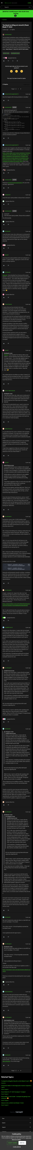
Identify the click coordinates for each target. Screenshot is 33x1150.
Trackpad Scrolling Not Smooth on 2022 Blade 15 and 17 (15, 1081)
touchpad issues (15, 53)
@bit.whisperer (6, 1061)
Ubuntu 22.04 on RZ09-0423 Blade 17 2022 (12, 1103)
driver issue (6, 53)
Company (4, 1131)
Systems (4, 19)
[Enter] (2, 7)
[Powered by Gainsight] (16, 1112)
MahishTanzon (8, 428)
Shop (3, 1118)
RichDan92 (7, 231)
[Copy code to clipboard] (29, 565)
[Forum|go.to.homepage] (10, 3)
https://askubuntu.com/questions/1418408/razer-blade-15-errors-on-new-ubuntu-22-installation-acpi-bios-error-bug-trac (16, 158)
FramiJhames (8, 304)
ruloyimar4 (7, 194)
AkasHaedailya (8, 991)
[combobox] (16, 7)
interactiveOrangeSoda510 (12, 94)
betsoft (6, 255)
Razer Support (4, 1089)
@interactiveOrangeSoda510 (15, 182)
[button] (2, 3)
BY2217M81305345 (10, 390)
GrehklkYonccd (8, 627)
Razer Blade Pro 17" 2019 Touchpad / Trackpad (13, 1092)
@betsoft (5, 275)
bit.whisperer (8, 516)
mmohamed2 (8, 34)
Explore (3, 1122)
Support (4, 1127)
